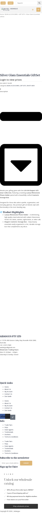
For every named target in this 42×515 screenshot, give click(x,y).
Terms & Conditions (11, 437)
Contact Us (8, 394)
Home (2, 14)
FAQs (6, 427)
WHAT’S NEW (31, 86)
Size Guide (7, 396)
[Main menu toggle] (38, 10)
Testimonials (8, 432)
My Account (8, 392)
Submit (26, 463)
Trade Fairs (8, 425)
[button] (3, 3)
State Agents (8, 430)
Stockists (7, 434)
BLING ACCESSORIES (11, 14)
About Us (7, 389)
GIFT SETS (22, 14)
